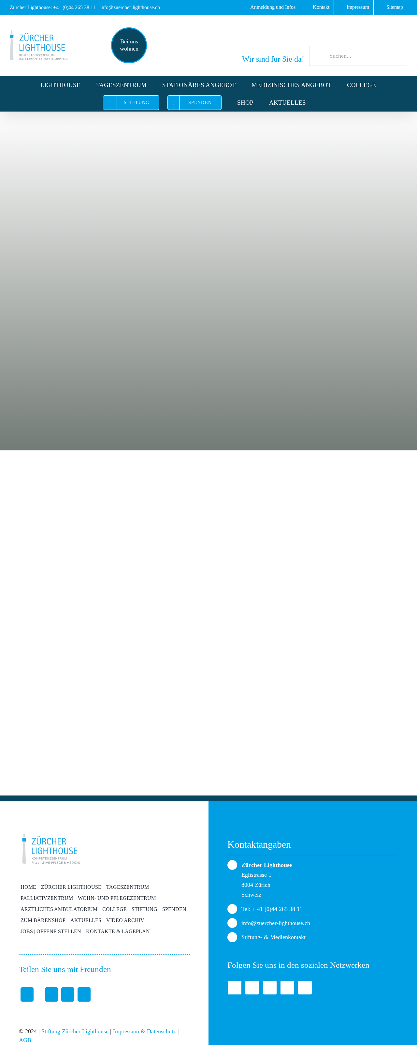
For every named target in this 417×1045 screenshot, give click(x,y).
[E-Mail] (84, 994)
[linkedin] (270, 987)
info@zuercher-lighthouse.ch (130, 7)
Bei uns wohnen (129, 45)
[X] (47, 994)
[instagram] (305, 987)
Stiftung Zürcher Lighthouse (74, 1031)
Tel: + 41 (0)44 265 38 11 (271, 909)
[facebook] (234, 987)
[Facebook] (27, 994)
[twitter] (252, 987)
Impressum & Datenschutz (144, 1031)
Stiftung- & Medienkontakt (273, 937)
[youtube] (287, 987)
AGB (25, 1040)
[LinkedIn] (68, 994)
